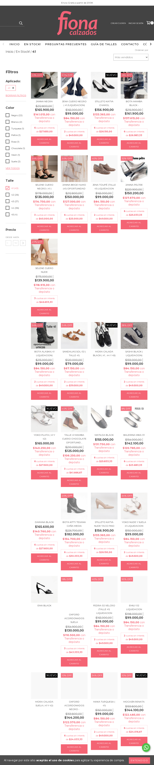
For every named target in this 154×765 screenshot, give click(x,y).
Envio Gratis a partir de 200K (77, 2)
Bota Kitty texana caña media (74, 524)
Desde (8, 237)
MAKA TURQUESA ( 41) (104, 703)
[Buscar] (20, 23)
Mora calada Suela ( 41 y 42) (44, 703)
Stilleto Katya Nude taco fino (104, 524)
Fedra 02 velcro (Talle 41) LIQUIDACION (104, 609)
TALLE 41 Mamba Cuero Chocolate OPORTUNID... (74, 439)
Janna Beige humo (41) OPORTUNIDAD (74, 186)
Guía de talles (104, 44)
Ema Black (44, 605)
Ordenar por (141, 50)
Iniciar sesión (135, 23)
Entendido (139, 760)
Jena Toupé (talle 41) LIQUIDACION (104, 186)
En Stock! (32, 44)
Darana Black (44, 522)
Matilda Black (104, 435)
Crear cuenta (118, 23)
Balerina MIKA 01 (134, 435)
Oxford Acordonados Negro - (74, 705)
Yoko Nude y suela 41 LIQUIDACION (134, 524)
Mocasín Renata (134, 701)
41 (9, 88)
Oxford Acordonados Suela (74, 618)
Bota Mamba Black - (134, 103)
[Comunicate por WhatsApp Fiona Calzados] (146, 747)
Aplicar (23, 243)
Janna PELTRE (134, 184)
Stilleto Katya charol (104, 103)
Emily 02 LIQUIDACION (134, 607)
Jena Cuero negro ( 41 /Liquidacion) (74, 103)
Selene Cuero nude (44, 270)
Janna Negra (44, 101)
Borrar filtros (16, 95)
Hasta (16, 237)
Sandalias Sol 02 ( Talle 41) (74, 353)
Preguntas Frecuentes (66, 44)
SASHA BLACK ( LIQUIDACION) (134, 353)
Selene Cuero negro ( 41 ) (44, 186)
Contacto (130, 44)
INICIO (14, 44)
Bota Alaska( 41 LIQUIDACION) (44, 353)
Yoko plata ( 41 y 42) (44, 437)
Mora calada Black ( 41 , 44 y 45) (104, 353)
